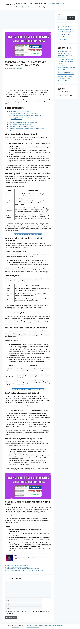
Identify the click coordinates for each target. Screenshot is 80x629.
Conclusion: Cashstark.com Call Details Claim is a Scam (26, 128)
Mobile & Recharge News (24, 3)
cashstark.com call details (22, 567)
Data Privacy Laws (16, 119)
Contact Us (35, 625)
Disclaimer (41, 625)
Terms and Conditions (57, 625)
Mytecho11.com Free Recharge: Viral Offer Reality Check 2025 (23, 568)
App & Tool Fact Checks (65, 27)
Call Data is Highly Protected (20, 117)
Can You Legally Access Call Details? (20, 124)
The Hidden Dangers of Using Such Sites (21, 126)
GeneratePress (15, 627)
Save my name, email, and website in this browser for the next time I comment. (27, 612)
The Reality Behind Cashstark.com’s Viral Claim (23, 113)
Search (60, 15)
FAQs (10, 130)
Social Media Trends (40, 3)
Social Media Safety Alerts (66, 32)
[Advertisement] (28, 20)
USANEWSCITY (10, 4)
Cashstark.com (11, 567)
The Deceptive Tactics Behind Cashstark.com (23, 123)
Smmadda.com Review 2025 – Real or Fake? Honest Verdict (65, 78)
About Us (29, 625)
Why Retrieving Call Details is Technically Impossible (25, 115)
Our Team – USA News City (36, 7)
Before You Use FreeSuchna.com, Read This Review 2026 (66, 67)
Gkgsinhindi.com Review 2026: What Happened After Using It (66, 61)
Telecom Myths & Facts (57, 3)
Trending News (21, 7)
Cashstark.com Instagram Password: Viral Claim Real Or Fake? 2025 (25, 570)
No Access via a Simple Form (20, 121)
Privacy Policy (48, 625)
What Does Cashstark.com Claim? (20, 111)
